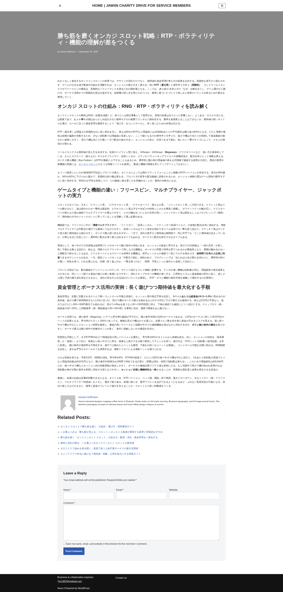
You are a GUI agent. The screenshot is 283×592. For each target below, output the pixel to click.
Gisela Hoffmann (68, 51)
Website (173, 490)
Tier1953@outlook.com (69, 581)
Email (120, 490)
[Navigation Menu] (222, 5)
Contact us (121, 578)
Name (67, 490)
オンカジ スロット (88, 164)
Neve (60, 588)
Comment (69, 503)
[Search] (60, 6)
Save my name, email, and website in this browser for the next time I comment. (106, 544)
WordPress (84, 588)
